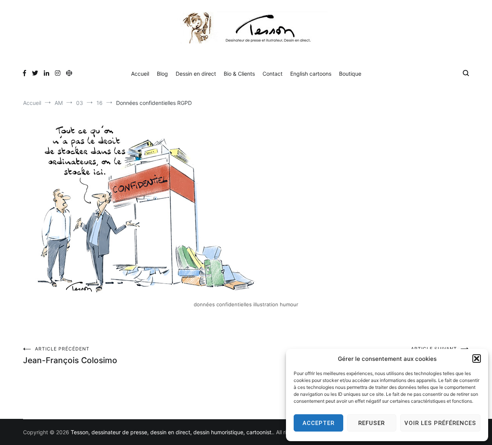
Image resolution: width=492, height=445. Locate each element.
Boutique (350, 73)
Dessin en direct (196, 73)
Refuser (371, 423)
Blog (162, 73)
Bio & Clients (239, 73)
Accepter (318, 423)
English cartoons (310, 73)
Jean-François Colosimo (70, 355)
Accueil (140, 73)
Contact (273, 73)
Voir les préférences (440, 423)
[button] (476, 358)
